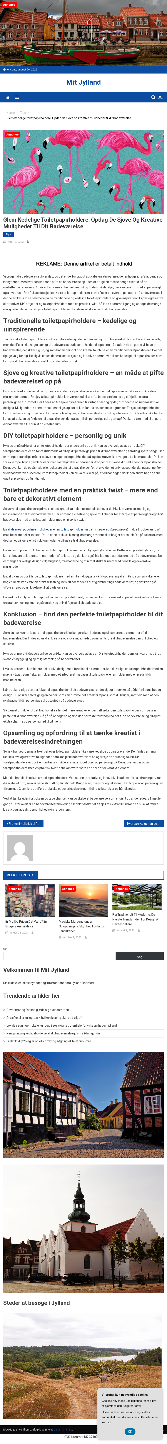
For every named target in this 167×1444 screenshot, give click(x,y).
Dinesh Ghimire (63, 1429)
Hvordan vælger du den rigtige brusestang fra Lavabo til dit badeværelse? (145, 823)
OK (130, 1431)
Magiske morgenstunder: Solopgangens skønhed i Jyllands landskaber (82, 926)
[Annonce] (30, 900)
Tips (8, 234)
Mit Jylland (83, 82)
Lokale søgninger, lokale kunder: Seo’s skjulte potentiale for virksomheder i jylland (62, 1025)
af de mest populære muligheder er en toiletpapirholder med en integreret (58, 529)
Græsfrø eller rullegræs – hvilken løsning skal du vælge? (44, 1017)
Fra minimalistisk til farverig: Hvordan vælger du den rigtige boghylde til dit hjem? (26, 823)
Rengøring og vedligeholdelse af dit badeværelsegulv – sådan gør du (53, 1033)
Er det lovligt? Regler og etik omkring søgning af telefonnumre (49, 1041)
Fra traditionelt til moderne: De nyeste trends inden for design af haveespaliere (136, 919)
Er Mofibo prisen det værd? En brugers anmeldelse (26, 924)
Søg (6, 949)
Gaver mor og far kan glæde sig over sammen (38, 1010)
